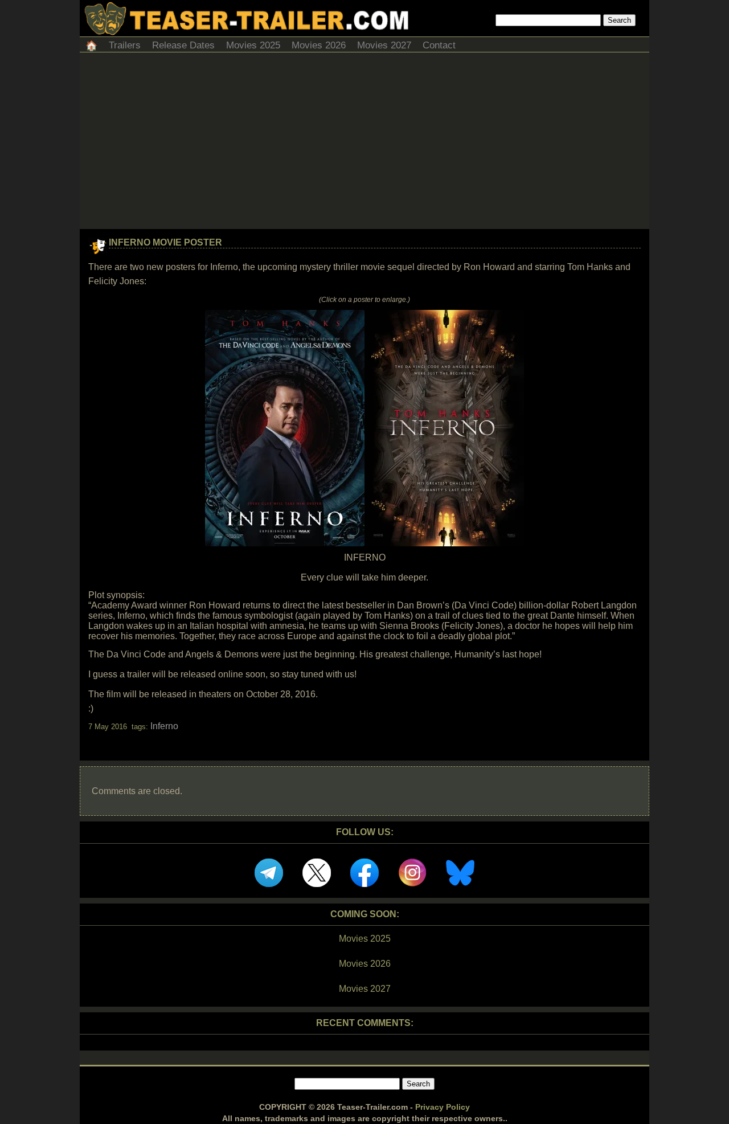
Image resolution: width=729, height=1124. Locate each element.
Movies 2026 (319, 45)
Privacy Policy (442, 1106)
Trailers (125, 45)
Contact (439, 45)
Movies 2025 (253, 45)
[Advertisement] (364, 143)
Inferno (164, 726)
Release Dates (183, 45)
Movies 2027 (384, 45)
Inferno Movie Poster (165, 242)
